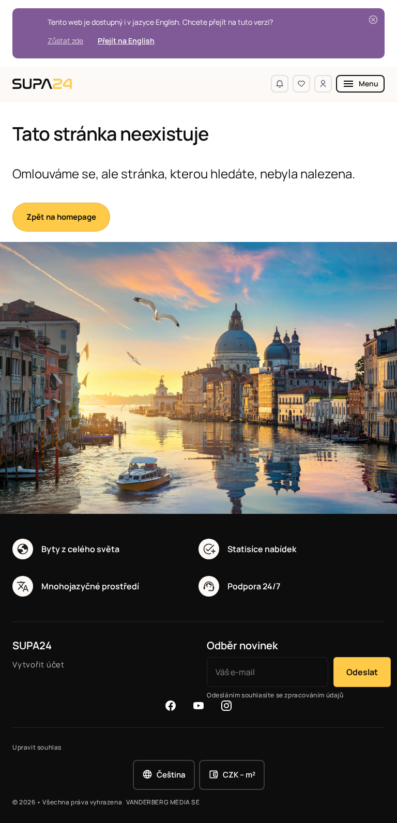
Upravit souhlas (37, 747)
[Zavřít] (373, 19)
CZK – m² (239, 774)
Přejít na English (126, 40)
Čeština (171, 774)
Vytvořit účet (38, 664)
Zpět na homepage (61, 216)
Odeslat (362, 672)
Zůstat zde (65, 40)
